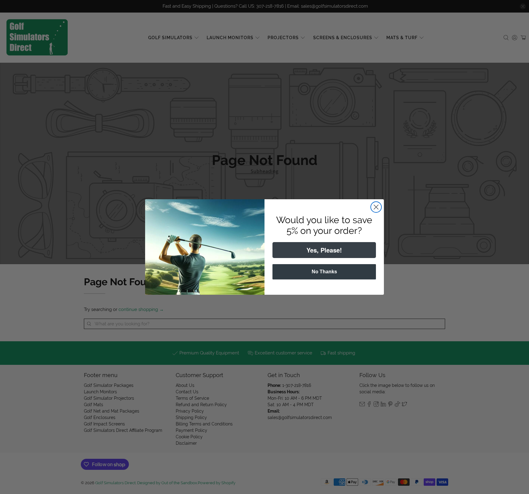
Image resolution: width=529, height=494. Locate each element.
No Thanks (324, 271)
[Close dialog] (376, 207)
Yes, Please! (324, 249)
